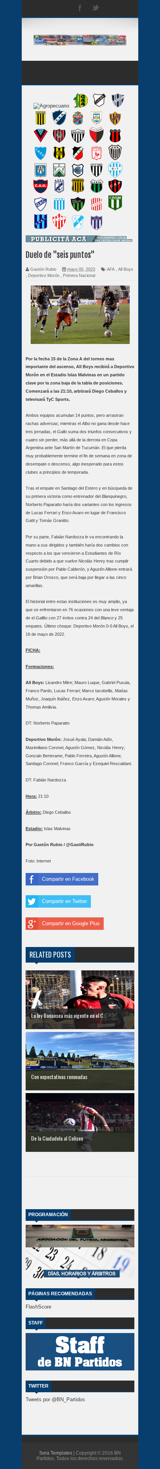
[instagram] (111, 8)
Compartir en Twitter (64, 901)
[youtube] (126, 8)
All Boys (125, 269)
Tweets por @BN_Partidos (55, 1399)
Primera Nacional (79, 275)
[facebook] (80, 8)
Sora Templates (55, 1453)
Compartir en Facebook (68, 879)
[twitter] (95, 8)
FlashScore (38, 1307)
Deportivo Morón (43, 275)
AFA (111, 269)
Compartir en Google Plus (71, 923)
